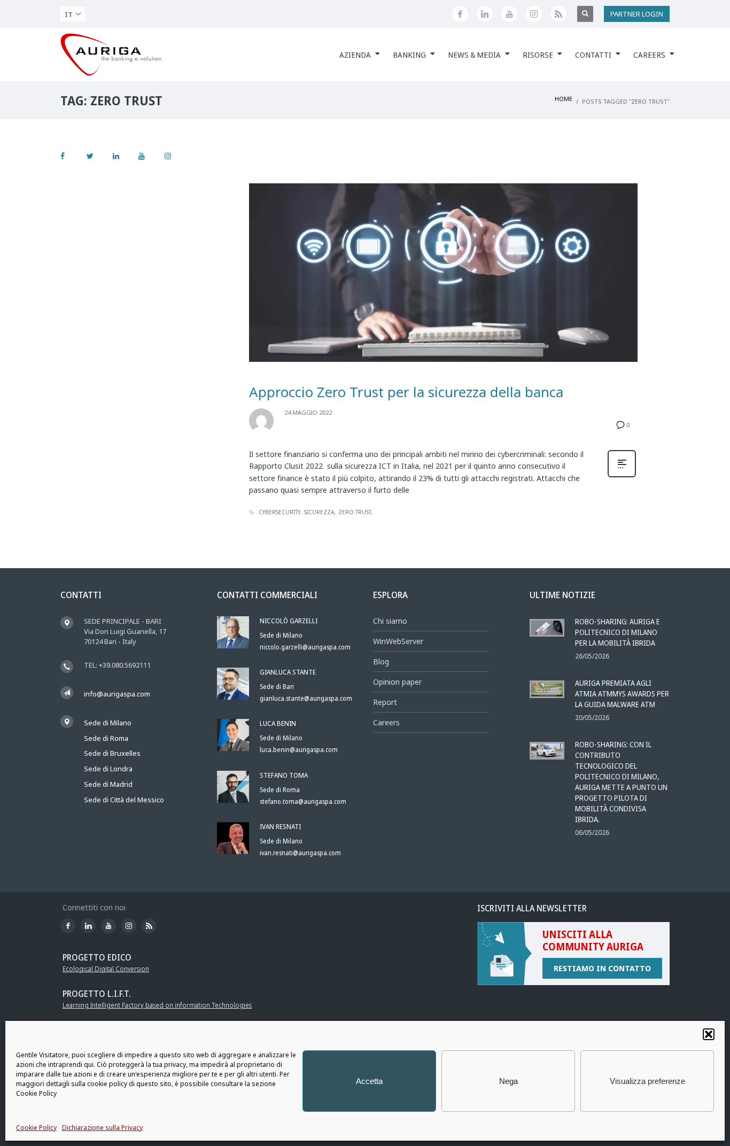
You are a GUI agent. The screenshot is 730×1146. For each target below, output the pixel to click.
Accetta (369, 1081)
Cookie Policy (36, 1127)
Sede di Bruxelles (112, 753)
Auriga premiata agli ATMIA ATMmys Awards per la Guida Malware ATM (622, 693)
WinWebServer (398, 641)
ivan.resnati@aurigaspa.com (300, 852)
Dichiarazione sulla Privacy (102, 1127)
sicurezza (319, 512)
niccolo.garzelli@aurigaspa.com (305, 647)
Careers (386, 722)
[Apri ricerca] (585, 14)
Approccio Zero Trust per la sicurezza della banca (406, 391)
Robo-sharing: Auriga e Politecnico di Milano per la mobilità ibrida (617, 632)
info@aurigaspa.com (117, 694)
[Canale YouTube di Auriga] (509, 14)
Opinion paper (397, 682)
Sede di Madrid (108, 784)
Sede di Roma (106, 738)
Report (385, 702)
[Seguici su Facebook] (460, 14)
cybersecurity (279, 512)
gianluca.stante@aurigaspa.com (306, 698)
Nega (508, 1081)
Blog (381, 661)
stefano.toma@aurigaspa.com (303, 801)
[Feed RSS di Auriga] (558, 14)
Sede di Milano (107, 722)
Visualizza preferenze (647, 1081)
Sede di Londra (108, 768)
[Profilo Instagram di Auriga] (534, 14)
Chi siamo (390, 621)
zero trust (354, 512)
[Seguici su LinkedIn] (485, 14)
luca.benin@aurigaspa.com (299, 749)
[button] (708, 1034)
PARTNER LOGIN (636, 14)
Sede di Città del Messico (124, 799)
